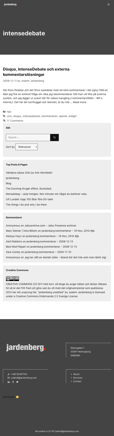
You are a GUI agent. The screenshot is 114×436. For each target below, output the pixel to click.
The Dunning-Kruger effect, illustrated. (29, 188)
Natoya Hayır (14, 236)
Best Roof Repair (16, 246)
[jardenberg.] (10, 4)
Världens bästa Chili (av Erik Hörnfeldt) (29, 172)
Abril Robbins (14, 241)
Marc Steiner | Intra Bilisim (21, 230)
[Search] (54, 137)
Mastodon (9, 396)
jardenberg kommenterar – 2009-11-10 (48, 252)
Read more (79, 102)
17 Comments (15, 120)
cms (9, 116)
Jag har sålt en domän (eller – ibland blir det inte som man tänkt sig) (65, 257)
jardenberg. (13, 178)
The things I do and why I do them (26, 204)
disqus (17, 116)
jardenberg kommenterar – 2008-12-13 (49, 241)
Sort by (10, 146)
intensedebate (31, 116)
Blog (8, 183)
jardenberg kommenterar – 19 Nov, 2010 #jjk (68, 230)
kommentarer (49, 116)
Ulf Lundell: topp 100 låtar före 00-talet (29, 199)
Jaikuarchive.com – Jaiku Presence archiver (50, 225)
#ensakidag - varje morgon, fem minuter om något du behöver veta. (46, 193)
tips (9, 111)
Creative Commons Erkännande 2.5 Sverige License (47, 296)
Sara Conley (13, 252)
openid (63, 116)
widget (72, 116)
